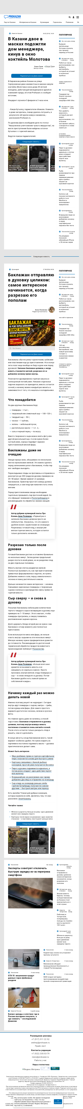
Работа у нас (40, 1060)
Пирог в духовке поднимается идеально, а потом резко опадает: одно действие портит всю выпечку (32, 771)
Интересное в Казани (65, 59)
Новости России (16, 1011)
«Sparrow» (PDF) (67, 1098)
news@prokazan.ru (40, 1057)
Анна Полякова (41, 310)
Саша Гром (38, 66)
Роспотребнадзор (40, 498)
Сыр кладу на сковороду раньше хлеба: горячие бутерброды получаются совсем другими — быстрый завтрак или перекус (30, 785)
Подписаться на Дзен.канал (31, 76)
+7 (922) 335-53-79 (40, 1053)
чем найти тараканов (66, 317)
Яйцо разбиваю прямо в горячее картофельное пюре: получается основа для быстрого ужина (33, 757)
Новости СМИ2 (14, 145)
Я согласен (58, 1102)
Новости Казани (17, 33)
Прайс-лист (40, 1046)
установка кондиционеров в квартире (64, 135)
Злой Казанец (24, 799)
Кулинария (65, 143)
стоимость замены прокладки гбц (65, 364)
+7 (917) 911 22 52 (40, 1039)
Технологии (65, 90)
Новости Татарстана (63, 910)
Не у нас (64, 41)
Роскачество (38, 649)
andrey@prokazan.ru (40, 1042)
